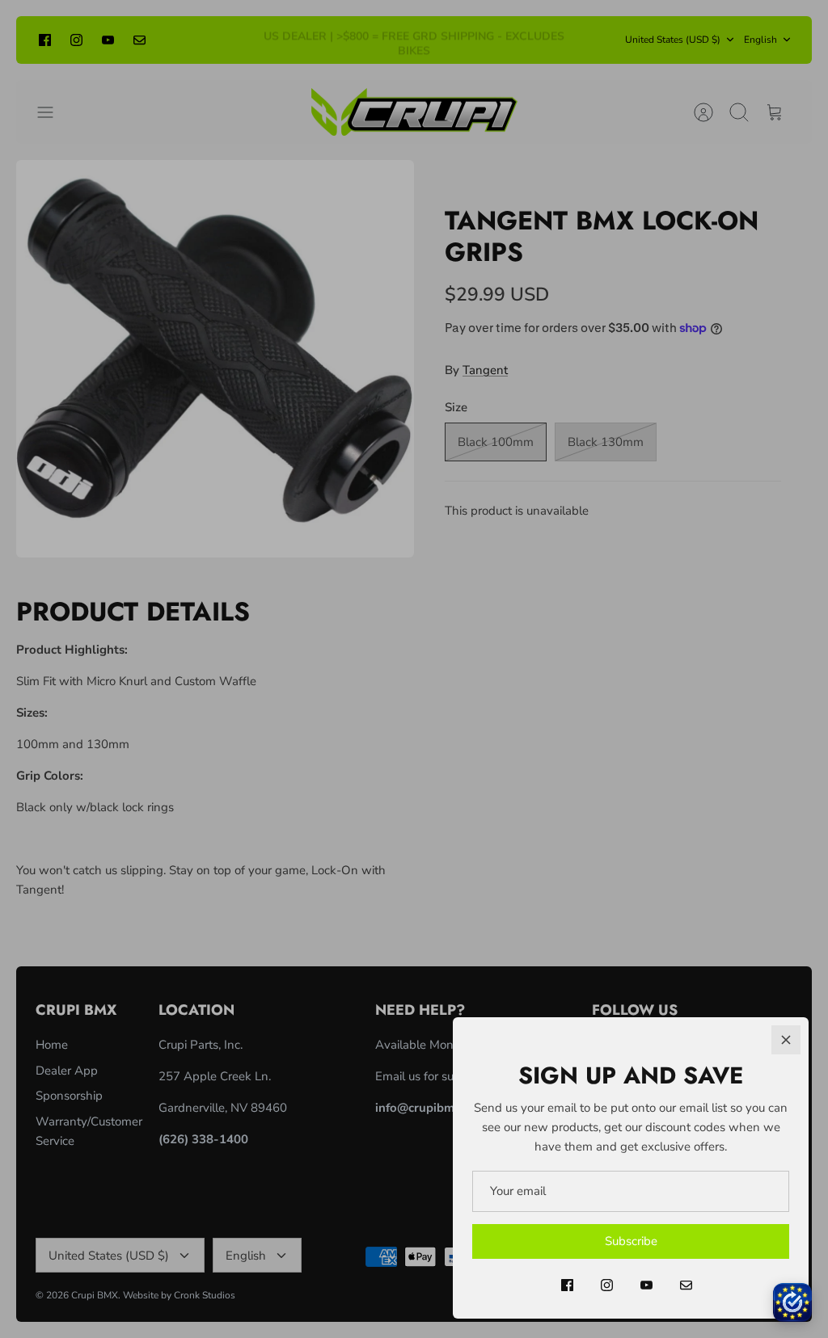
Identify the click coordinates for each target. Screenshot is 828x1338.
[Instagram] (607, 1285)
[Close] (786, 1039)
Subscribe (631, 1241)
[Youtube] (646, 1285)
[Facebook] (567, 1285)
